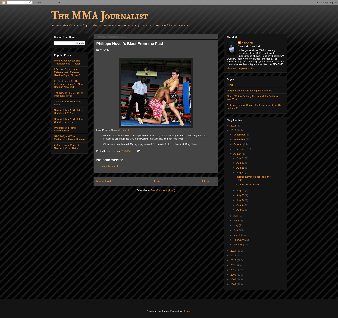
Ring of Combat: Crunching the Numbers (249, 90)
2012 (233, 260)
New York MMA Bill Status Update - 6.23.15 (68, 112)
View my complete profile (240, 68)
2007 (233, 284)
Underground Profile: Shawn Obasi (65, 129)
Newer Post (103, 181)
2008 (233, 279)
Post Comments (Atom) (163, 190)
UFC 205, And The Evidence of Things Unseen (69, 138)
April (236, 230)
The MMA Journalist (99, 15)
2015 (233, 130)
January (238, 244)
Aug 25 (240, 162)
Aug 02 (240, 209)
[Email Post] (138, 151)
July (236, 215)
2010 (233, 269)
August (237, 153)
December (239, 134)
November (239, 139)
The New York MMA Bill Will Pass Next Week (69, 94)
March (237, 235)
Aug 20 (240, 172)
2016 (233, 125)
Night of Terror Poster (248, 184)
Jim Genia (247, 42)
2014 (233, 250)
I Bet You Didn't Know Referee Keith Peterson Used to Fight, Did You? (67, 72)
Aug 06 (240, 195)
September (239, 149)
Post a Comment (109, 166)
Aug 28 (240, 158)
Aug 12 (240, 190)
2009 (233, 274)
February (238, 239)
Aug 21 (240, 167)
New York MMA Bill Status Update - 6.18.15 (68, 120)
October (238, 144)
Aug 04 (240, 200)
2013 (233, 255)
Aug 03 (240, 204)
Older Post (208, 181)
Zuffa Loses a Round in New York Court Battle (67, 147)
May (236, 225)
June (236, 220)
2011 (233, 265)
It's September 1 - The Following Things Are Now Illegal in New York (68, 84)
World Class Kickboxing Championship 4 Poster (67, 62)
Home (156, 181)
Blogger (186, 311)
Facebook (124, 130)
